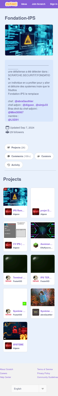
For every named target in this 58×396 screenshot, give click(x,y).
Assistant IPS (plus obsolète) (46, 244)
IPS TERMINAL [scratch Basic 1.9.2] (46, 277)
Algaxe (16, 214)
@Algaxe (28, 105)
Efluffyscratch (46, 247)
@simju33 (42, 105)
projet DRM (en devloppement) (46, 210)
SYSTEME (18, 344)
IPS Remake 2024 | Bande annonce (19, 210)
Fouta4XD (17, 281)
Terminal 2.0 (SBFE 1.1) (19, 277)
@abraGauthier (24, 101)
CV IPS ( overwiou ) (19, 244)
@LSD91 (13, 119)
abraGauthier (46, 314)
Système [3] (19, 311)
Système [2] (46, 311)
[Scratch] (11, 4)
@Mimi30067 (16, 112)
